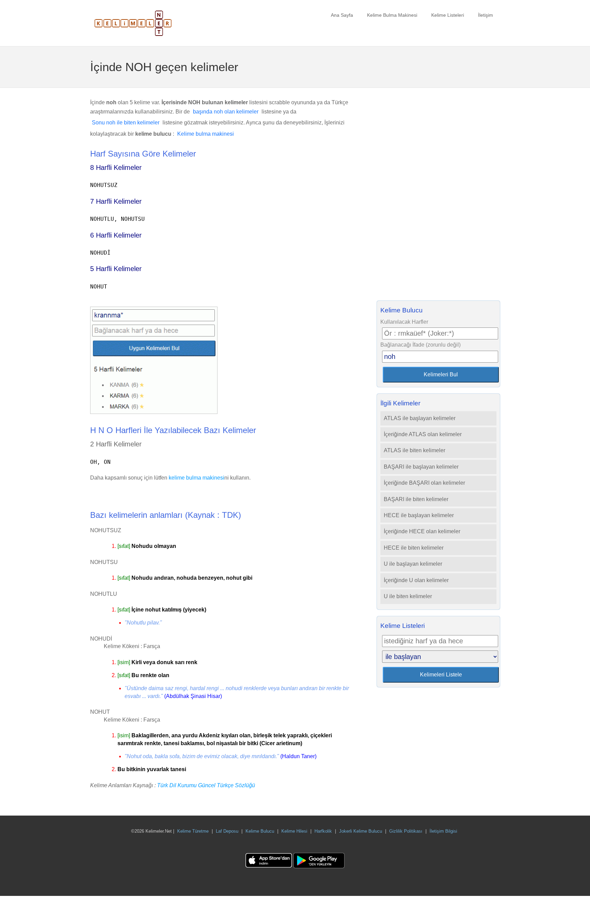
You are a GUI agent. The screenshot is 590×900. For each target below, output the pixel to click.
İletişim (485, 15)
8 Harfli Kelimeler (116, 167)
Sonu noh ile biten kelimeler (125, 122)
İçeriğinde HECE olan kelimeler (422, 531)
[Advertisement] (438, 196)
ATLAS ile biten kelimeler (414, 450)
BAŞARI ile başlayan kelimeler (421, 467)
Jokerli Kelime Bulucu (360, 831)
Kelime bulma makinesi (205, 134)
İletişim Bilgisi (443, 831)
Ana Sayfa (342, 15)
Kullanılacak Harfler (404, 322)
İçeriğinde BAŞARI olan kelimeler (424, 483)
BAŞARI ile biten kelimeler (416, 499)
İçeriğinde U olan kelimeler (416, 580)
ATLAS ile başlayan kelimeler (419, 418)
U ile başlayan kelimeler (413, 564)
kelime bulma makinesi (196, 478)
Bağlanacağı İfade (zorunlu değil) (420, 345)
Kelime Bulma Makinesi (392, 15)
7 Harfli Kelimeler (116, 201)
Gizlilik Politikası (405, 831)
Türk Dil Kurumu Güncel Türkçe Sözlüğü (206, 785)
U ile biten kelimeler (408, 596)
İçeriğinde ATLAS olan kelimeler (423, 434)
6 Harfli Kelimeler (116, 235)
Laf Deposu (227, 831)
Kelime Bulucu (259, 831)
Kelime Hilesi (294, 831)
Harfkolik (323, 831)
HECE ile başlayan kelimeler (419, 515)
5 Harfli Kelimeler (116, 268)
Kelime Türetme (193, 831)
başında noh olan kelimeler (225, 112)
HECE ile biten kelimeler (414, 548)
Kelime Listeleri (447, 15)
